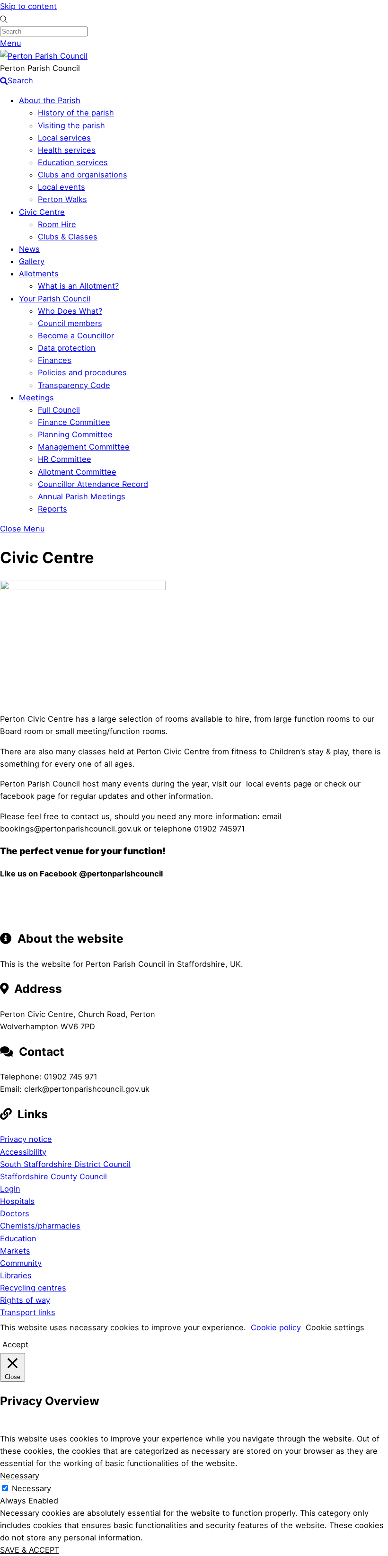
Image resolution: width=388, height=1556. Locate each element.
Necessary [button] (19, 1475)
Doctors (14, 1213)
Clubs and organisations (82, 174)
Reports (52, 508)
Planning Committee (75, 434)
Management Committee (84, 446)
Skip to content (28, 6)
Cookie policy (276, 1327)
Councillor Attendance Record (93, 484)
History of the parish (76, 112)
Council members (70, 323)
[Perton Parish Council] (44, 56)
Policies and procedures (82, 372)
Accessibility (23, 1152)
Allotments (39, 273)
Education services (73, 162)
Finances (54, 360)
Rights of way (25, 1300)
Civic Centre (42, 212)
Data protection (67, 348)
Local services (64, 137)
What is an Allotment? (78, 286)
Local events (61, 187)
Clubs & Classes (67, 236)
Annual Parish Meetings (81, 496)
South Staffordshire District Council (65, 1164)
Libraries (16, 1275)
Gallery (31, 261)
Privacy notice (26, 1139)
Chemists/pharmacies (40, 1225)
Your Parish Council (54, 298)
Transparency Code (74, 385)
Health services (67, 150)
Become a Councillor (76, 335)
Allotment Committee (77, 472)
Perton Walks (62, 199)
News (29, 249)
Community (21, 1263)
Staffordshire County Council (53, 1176)
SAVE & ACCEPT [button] (29, 1550)
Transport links (27, 1312)
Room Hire (57, 224)
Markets (15, 1250)
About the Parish (49, 100)
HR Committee (64, 459)
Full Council (59, 410)
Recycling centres (33, 1287)
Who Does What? (70, 311)
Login (10, 1189)
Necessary (31, 1488)
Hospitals (17, 1201)
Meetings (36, 397)
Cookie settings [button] (335, 1327)
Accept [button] (15, 1344)
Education (18, 1238)
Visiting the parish (71, 125)
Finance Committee (74, 422)
